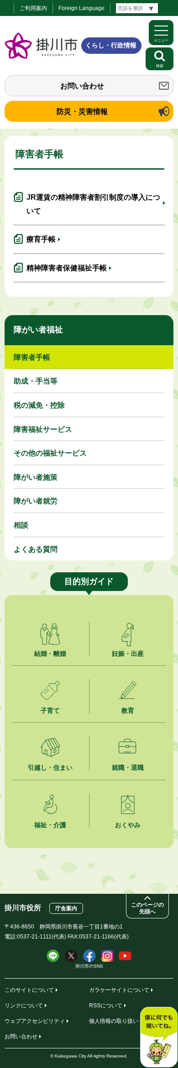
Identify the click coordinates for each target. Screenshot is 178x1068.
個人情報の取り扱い (113, 1021)
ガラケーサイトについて (119, 990)
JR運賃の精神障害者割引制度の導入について (93, 204)
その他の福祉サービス (50, 453)
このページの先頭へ (147, 908)
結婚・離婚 (50, 653)
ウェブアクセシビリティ (35, 1021)
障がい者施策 (36, 477)
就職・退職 (128, 767)
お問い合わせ (82, 86)
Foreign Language (81, 8)
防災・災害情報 (82, 111)
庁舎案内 (66, 908)
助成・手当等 (36, 381)
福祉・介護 (50, 825)
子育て (50, 710)
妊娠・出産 (128, 653)
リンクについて (24, 1005)
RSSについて (105, 1005)
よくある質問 (36, 549)
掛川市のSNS (89, 966)
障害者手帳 (32, 357)
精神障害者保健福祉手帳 (66, 268)
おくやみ (128, 825)
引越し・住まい (50, 767)
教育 (127, 710)
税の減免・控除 (39, 405)
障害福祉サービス (43, 429)
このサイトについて (29, 990)
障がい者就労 (36, 501)
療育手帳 (41, 239)
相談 (21, 525)
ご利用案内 (33, 8)
